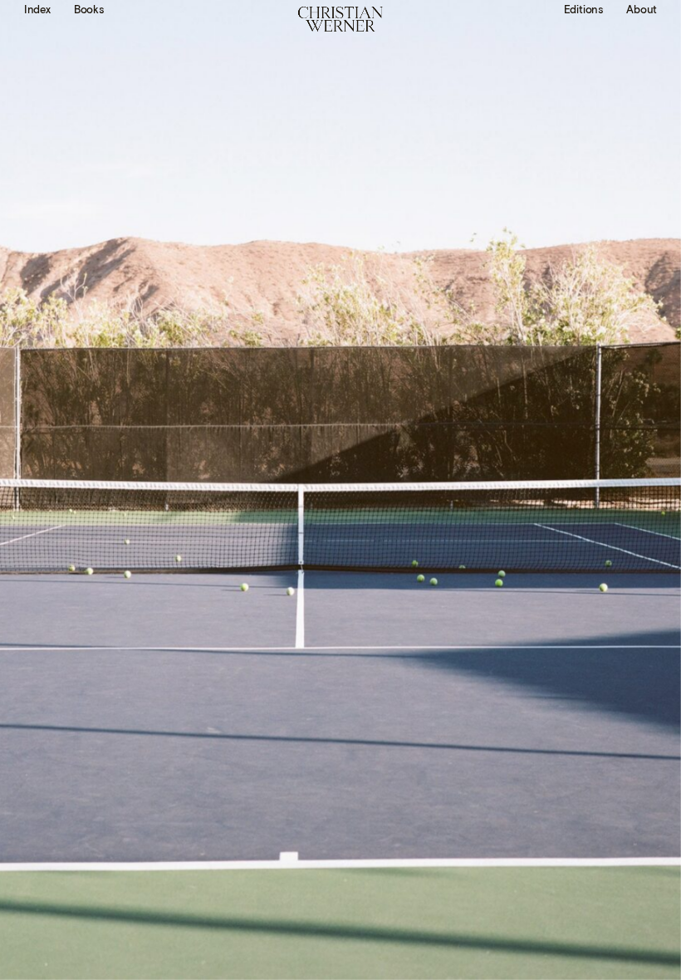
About (641, 10)
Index (37, 10)
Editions (584, 10)
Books (89, 10)
